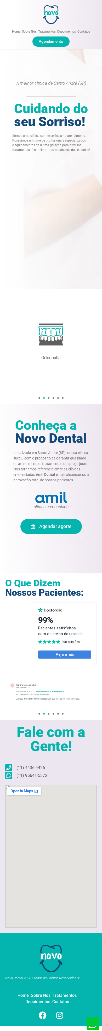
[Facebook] (42, 1015)
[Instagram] (59, 1015)
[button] (39, 398)
